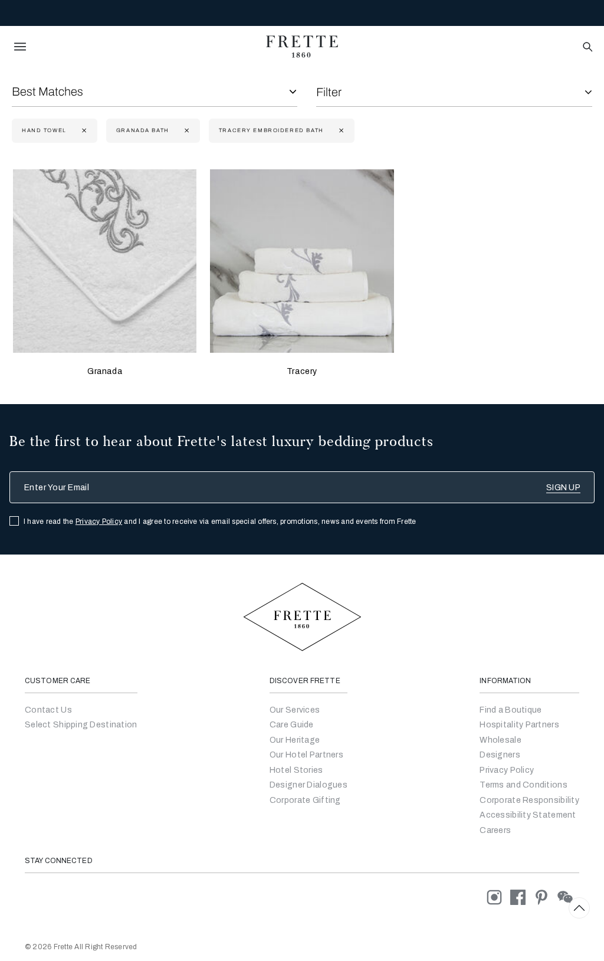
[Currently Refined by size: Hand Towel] (83, 130)
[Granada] (104, 261)
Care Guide (292, 724)
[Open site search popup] (586, 47)
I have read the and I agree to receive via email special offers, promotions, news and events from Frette (220, 521)
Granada (104, 371)
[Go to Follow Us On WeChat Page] (568, 897)
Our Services (295, 710)
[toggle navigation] (20, 46)
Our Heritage (295, 740)
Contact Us (48, 710)
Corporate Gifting (305, 800)
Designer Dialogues (308, 784)
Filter (329, 92)
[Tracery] (301, 261)
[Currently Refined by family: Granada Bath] (185, 130)
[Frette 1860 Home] (302, 46)
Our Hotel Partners (306, 754)
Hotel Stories (296, 770)
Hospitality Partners (519, 724)
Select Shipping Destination (81, 724)
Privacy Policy (99, 521)
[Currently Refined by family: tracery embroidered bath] (340, 130)
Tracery (302, 371)
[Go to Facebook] (522, 897)
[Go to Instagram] (498, 897)
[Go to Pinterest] (545, 897)
